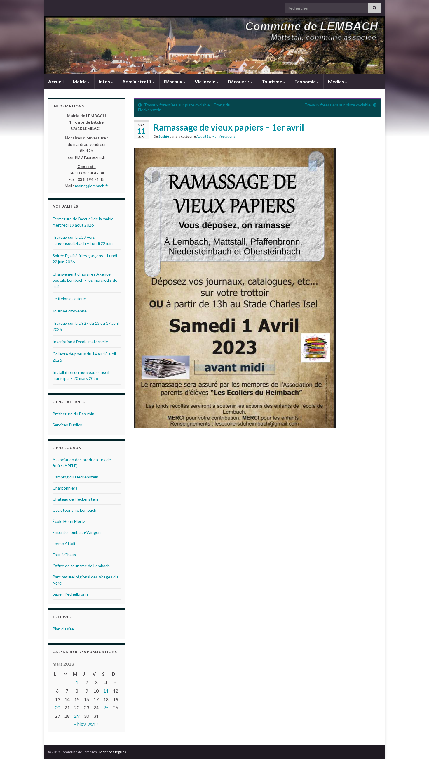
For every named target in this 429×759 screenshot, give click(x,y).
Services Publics (67, 424)
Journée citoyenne (70, 310)
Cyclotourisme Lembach (74, 510)
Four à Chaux (64, 554)
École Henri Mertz (69, 521)
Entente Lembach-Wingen (77, 532)
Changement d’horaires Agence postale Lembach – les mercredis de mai (85, 280)
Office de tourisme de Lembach (81, 565)
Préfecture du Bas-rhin (73, 413)
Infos (105, 81)
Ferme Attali (64, 543)
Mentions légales (112, 752)
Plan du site (63, 628)
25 (106, 707)
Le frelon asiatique (69, 298)
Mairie (80, 81)
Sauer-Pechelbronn (70, 594)
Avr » (93, 724)
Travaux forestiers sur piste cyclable (338, 104)
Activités (203, 136)
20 (57, 707)
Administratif (137, 81)
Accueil (56, 81)
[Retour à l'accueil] (214, 45)
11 (106, 691)
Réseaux (173, 81)
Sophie (163, 136)
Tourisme (272, 81)
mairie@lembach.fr (91, 185)
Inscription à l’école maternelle (80, 341)
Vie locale (205, 81)
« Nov (80, 724)
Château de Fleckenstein (75, 499)
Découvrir (239, 81)
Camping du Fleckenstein (75, 476)
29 (76, 716)
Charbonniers (65, 487)
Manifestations (223, 136)
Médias (336, 81)
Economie (305, 81)
